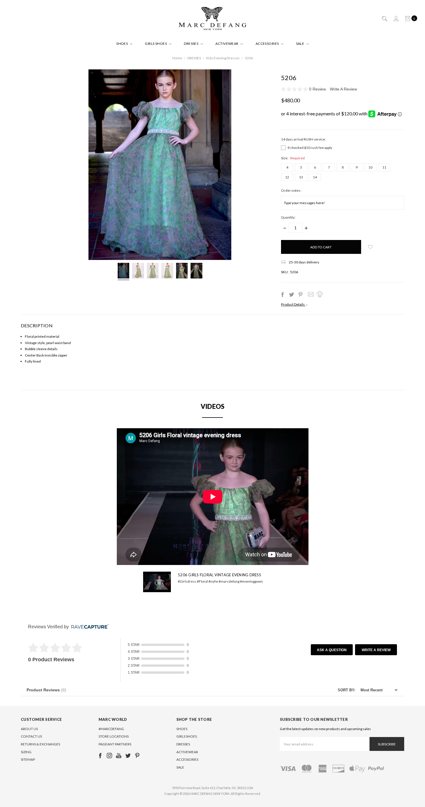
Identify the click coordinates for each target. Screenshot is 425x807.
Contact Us (31, 736)
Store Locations (114, 736)
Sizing (26, 752)
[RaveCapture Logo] (88, 627)
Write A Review (343, 89)
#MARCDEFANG (111, 729)
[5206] (124, 271)
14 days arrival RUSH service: (303, 139)
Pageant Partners (115, 744)
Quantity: (288, 217)
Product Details (293, 304)
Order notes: (291, 190)
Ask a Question (332, 650)
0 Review (318, 89)
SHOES (122, 43)
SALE (300, 43)
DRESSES (191, 43)
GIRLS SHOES (156, 43)
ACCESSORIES (268, 43)
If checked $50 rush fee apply (310, 147)
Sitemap (28, 759)
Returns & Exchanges (40, 744)
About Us (29, 729)
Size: (293, 158)
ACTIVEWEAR (227, 43)
